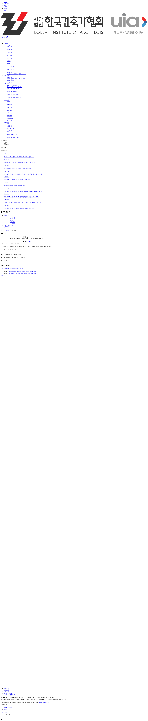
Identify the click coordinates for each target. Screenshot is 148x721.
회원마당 (6, 75)
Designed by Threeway (43, 702)
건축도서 (9, 130)
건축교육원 (5, 37)
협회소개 (9, 46)
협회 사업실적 (10, 128)
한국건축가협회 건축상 (13, 88)
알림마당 (6, 100)
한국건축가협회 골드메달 (14, 97)
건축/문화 (9, 113)
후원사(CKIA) (22, 74)
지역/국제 (9, 110)
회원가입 (6, 3)
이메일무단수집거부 (9, 695)
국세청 (5, 709)
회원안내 (9, 77)
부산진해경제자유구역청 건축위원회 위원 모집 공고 (23, 271)
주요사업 (9, 72)
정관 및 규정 (10, 55)
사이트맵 (6, 690)
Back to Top (4, 712)
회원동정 (9, 107)
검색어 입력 (7, 714)
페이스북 (6, 5)
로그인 (5, 2)
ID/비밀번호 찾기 (20, 79)
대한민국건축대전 (12, 85)
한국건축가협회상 (12, 91)
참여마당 (6, 83)
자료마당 (6, 122)
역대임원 (9, 52)
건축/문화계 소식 (11, 118)
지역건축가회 (10, 66)
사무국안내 (15, 74)
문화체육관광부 (8, 707)
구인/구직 (9, 116)
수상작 (8, 131)
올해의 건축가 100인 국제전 (14, 87)
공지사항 (9, 104)
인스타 (5, 6)
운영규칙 (9, 58)
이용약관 (6, 691)
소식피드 (9, 101)
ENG (5, 10)
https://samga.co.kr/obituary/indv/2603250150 (12, 268)
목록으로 (3, 275)
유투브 (5, 8)
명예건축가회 (10, 69)
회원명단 (9, 82)
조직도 (8, 61)
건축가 (8, 123)
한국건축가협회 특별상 (13, 94)
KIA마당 (6, 43)
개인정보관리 (10, 80)
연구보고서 (10, 127)
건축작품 (9, 125)
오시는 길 (9, 74)
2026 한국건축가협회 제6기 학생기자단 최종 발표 (22, 273)
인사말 (8, 45)
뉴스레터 (9, 120)
